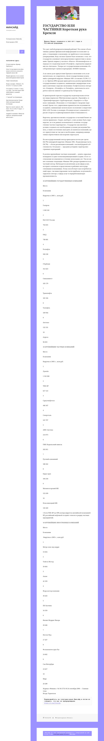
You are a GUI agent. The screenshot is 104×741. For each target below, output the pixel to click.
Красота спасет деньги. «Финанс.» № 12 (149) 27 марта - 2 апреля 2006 (15, 108)
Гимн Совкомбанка (12, 81)
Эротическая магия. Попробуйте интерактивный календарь (14, 102)
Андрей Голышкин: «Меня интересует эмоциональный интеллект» (15, 115)
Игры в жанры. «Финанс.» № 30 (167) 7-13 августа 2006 (14, 85)
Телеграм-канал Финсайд (14, 39)
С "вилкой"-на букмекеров (14, 97)
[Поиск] (21, 52)
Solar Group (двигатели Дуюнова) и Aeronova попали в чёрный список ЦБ (15, 71)
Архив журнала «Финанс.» (65, 718)
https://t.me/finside (52, 703)
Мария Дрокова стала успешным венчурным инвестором (15, 77)
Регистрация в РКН (12, 42)
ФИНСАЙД (12, 27)
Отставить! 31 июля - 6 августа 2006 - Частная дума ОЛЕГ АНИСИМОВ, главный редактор (15, 91)
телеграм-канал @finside (61, 734)
